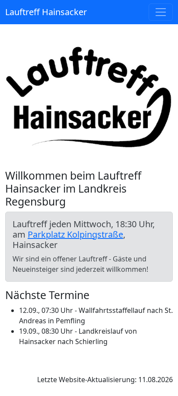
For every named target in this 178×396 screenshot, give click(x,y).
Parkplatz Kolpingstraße (75, 234)
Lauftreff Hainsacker (46, 12)
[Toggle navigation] (161, 12)
